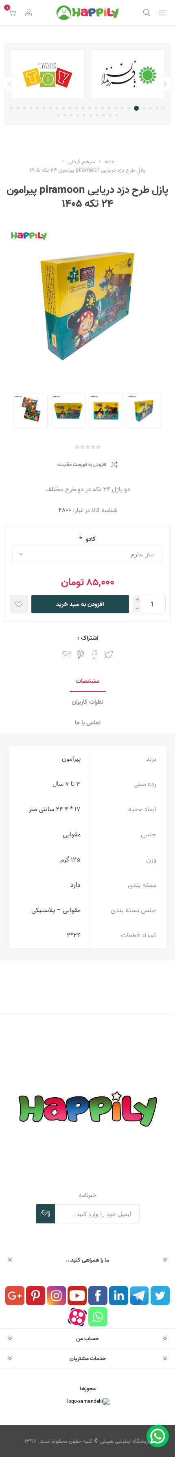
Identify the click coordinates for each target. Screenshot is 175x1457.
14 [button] (76, 108)
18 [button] (50, 108)
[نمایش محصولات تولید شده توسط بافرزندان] (128, 74)
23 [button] (18, 108)
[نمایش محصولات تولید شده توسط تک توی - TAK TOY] (47, 74)
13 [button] (83, 108)
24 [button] (11, 108)
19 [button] (44, 108)
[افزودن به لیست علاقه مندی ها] (19, 604)
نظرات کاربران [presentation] (87, 702)
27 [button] (104, 115)
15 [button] (70, 108)
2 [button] (157, 108)
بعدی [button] (10, 83)
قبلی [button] (165, 83)
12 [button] (89, 108)
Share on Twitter (108, 654)
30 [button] (84, 115)
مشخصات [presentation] (88, 681)
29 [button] (91, 115)
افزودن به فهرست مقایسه (81, 465)
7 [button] (122, 108)
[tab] (87, 681)
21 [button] (31, 108)
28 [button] (97, 115)
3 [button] (150, 108)
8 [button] (115, 108)
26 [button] (110, 115)
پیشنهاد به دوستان (66, 654)
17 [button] (57, 108)
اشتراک (45, 1213)
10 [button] (102, 108)
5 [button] (136, 108)
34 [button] (58, 115)
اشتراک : (87, 638)
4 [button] (144, 108)
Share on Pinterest (80, 654)
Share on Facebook (94, 654)
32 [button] (71, 115)
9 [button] (109, 108)
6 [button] (128, 108)
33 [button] (64, 115)
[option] (128, 74)
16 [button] (63, 108)
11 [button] (96, 108)
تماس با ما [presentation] (88, 722)
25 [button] (117, 115)
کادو (90, 539)
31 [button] (78, 115)
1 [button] (163, 108)
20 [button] (37, 108)
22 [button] (24, 108)
